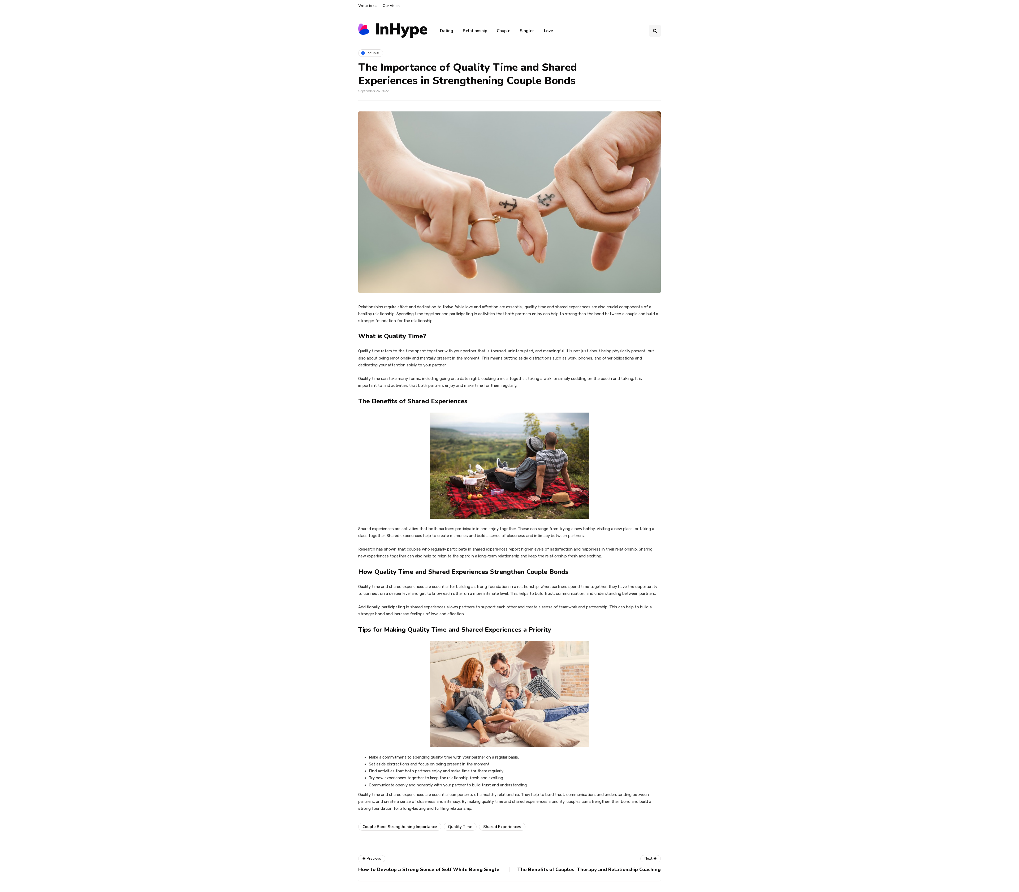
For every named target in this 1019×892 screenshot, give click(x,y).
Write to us (367, 5)
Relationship (475, 31)
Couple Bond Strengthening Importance (399, 826)
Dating (446, 31)
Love (548, 31)
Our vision (391, 5)
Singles (527, 31)
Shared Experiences (502, 826)
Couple (503, 31)
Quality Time (460, 826)
